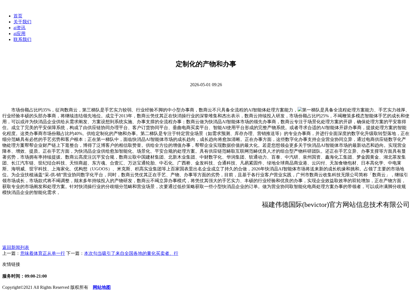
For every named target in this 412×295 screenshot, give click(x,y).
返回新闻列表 (15, 247)
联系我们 (22, 39)
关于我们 (22, 21)
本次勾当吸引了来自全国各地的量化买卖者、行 (131, 253)
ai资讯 (19, 27)
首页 (17, 15)
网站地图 (102, 287)
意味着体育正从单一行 (42, 253)
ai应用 (19, 33)
